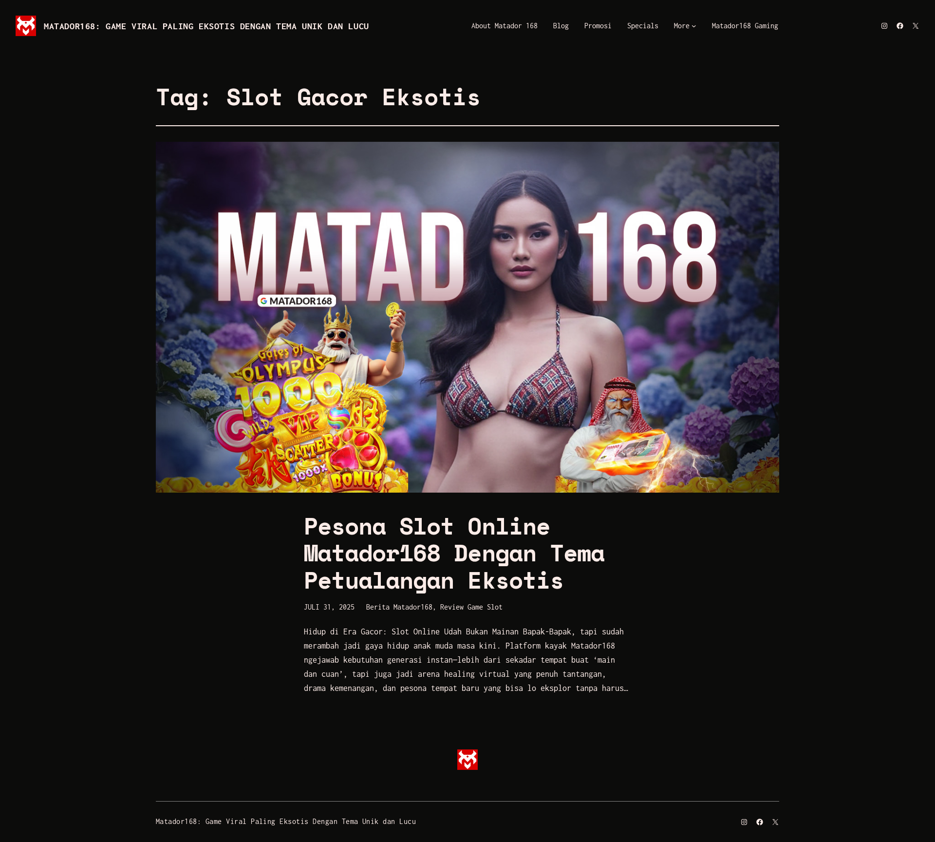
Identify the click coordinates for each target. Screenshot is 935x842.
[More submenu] (694, 25)
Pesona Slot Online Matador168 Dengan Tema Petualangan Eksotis (454, 552)
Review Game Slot (471, 607)
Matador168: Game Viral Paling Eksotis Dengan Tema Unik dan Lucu (206, 26)
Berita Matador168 (399, 607)
